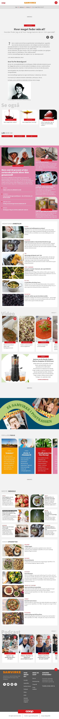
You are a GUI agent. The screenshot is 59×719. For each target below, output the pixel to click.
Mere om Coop (35, 674)
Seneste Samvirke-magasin (26, 700)
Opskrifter (26, 683)
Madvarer (22, 7)
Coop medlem (34, 688)
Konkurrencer (27, 686)
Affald (5, 188)
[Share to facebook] (47, 37)
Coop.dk (34, 684)
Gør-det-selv (7, 201)
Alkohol (28, 7)
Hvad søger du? (26, 674)
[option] (11, 117)
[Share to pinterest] (51, 37)
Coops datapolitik (45, 716)
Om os (34, 678)
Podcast (26, 689)
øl (32, 136)
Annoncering (35, 681)
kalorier (19, 136)
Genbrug (5, 194)
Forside (26, 680)
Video (25, 692)
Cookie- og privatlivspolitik (31, 716)
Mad (16, 7)
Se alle (53, 312)
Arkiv (25, 695)
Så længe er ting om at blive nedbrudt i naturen (15, 209)
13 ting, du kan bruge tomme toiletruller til (14, 203)
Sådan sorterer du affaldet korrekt (12, 190)
